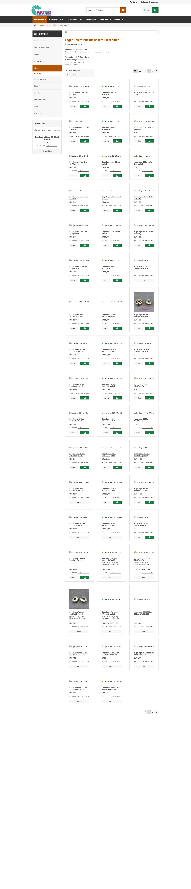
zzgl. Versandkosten (83, 101)
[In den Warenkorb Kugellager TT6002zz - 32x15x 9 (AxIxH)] (84, 577)
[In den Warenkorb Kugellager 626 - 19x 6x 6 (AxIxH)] (117, 175)
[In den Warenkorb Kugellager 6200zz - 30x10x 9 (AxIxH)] (117, 328)
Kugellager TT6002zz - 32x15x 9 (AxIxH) (78, 559)
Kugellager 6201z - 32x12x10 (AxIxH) (141, 315)
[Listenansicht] (135, 71)
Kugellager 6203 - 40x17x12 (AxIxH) (109, 385)
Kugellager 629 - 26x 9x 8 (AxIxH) (112, 232)
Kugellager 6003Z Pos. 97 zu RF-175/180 (144, 653)
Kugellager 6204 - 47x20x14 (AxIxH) (109, 420)
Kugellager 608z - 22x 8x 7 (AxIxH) (79, 128)
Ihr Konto (144, 2)
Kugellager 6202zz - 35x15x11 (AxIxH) (77, 385)
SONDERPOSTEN (55, 19)
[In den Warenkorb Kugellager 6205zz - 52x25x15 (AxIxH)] (149, 467)
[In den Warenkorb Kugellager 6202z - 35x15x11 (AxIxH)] (149, 363)
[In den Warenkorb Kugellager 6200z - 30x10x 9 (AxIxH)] (84, 328)
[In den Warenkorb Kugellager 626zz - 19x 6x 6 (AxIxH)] (149, 175)
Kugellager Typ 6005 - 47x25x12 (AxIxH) (110, 613)
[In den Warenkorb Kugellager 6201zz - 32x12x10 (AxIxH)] (84, 363)
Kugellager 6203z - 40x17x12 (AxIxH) (141, 385)
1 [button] (148, 71)
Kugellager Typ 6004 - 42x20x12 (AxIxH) (77, 613)
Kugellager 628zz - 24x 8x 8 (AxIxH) (78, 232)
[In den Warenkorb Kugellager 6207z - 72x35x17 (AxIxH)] (149, 502)
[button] (156, 71)
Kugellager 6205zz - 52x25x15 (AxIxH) (141, 455)
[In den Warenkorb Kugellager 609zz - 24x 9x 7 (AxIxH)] (84, 175)
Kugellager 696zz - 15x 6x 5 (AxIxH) (110, 267)
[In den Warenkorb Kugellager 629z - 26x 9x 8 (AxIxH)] (149, 245)
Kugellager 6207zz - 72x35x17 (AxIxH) (77, 524)
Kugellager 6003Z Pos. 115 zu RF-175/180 (110, 653)
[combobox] (79, 71)
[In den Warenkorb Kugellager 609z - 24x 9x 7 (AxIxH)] (149, 141)
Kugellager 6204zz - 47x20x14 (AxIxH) (77, 455)
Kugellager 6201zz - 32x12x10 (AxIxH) (77, 350)
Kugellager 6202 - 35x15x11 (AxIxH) (109, 350)
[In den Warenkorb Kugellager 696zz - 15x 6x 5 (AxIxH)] (117, 280)
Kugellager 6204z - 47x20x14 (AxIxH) (141, 420)
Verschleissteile (73, 19)
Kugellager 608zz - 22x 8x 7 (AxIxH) (110, 128)
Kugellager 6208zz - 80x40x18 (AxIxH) (109, 524)
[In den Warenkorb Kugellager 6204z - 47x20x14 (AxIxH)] (149, 432)
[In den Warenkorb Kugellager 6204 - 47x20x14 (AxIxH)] (117, 432)
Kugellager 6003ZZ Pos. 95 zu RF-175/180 (111, 688)
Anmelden (155, 2)
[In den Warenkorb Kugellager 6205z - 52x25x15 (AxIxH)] (117, 467)
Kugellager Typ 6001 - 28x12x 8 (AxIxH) (110, 559)
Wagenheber (91, 19)
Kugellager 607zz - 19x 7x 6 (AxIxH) (111, 93)
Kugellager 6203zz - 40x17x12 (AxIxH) (77, 420)
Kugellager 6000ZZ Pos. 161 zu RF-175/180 (78, 653)
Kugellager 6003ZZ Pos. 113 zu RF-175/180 (78, 688)
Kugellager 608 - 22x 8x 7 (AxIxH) (144, 93)
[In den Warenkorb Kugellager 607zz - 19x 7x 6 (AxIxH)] (117, 106)
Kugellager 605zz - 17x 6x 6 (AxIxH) (79, 93)
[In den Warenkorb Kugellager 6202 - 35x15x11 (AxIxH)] (117, 363)
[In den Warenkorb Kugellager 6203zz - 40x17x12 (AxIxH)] (84, 432)
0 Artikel (147, 10)
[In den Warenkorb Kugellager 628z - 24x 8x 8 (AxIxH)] (149, 210)
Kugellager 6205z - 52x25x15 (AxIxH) (109, 455)
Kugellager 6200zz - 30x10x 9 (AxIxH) (109, 315)
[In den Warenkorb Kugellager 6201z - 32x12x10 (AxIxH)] (149, 328)
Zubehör (118, 19)
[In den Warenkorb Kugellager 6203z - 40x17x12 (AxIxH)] (149, 397)
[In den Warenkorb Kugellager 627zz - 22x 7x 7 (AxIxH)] (117, 210)
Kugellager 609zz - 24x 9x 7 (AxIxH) (78, 163)
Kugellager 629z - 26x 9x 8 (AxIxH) (143, 232)
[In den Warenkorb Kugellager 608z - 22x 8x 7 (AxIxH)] (84, 141)
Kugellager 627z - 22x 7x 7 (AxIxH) (78, 198)
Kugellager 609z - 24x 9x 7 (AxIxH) (143, 128)
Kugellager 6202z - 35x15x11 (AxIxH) (141, 350)
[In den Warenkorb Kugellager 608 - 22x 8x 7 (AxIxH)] (149, 106)
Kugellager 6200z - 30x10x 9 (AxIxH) (76, 315)
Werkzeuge (105, 19)
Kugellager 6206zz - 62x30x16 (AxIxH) (109, 489)
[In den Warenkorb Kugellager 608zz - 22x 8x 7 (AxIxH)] (117, 141)
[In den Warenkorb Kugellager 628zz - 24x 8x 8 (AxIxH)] (84, 245)
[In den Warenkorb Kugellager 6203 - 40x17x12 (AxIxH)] (117, 397)
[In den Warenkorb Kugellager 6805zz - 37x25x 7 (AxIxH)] (149, 537)
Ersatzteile (39, 19)
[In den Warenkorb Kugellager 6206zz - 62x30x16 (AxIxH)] (117, 502)
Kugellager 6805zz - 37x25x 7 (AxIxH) (141, 524)
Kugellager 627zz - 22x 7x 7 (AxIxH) (111, 198)
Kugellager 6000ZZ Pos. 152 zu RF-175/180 (143, 613)
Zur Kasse (133, 2)
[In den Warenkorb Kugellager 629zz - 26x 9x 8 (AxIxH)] (84, 280)
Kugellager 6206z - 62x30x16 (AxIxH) (76, 489)
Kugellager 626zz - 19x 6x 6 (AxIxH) (143, 163)
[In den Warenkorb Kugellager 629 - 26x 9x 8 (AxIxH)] (117, 245)
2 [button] (152, 71)
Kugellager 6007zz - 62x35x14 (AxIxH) (141, 267)
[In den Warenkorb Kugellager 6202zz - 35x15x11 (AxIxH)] (84, 397)
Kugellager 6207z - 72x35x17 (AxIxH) (141, 489)
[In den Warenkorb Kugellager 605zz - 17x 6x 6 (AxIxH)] (84, 106)
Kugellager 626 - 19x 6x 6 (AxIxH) (112, 163)
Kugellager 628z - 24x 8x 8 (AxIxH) (143, 198)
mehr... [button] (73, 106)
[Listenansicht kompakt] (140, 71)
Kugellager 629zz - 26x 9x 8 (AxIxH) (78, 267)
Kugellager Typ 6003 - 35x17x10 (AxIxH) (142, 559)
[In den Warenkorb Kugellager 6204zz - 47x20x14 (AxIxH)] (84, 467)
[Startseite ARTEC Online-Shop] (41, 10)
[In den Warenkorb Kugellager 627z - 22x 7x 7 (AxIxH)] (84, 210)
